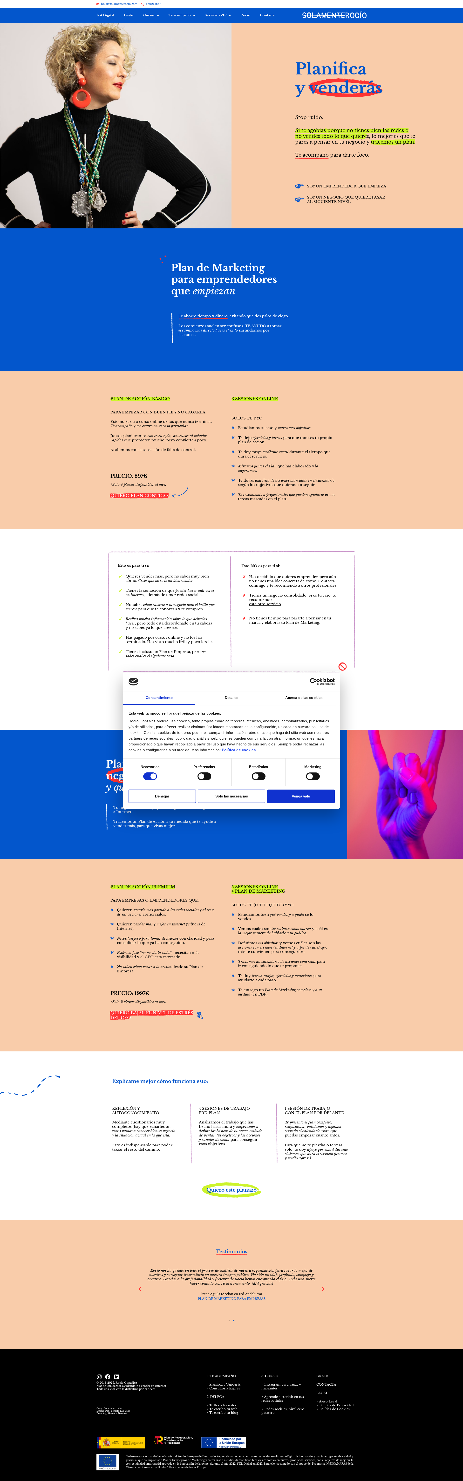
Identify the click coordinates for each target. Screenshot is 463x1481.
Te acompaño (180, 15)
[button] (139, 1289)
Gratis (129, 15)
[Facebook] (107, 1377)
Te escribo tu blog (223, 1413)
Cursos (149, 15)
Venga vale (301, 796)
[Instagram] (99, 1377)
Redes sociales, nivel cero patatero (282, 1411)
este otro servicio (265, 604)
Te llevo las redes (222, 1405)
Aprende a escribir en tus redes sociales (282, 1399)
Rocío (245, 15)
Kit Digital (105, 15)
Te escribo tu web (223, 1409)
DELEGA (217, 1397)
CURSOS (272, 1376)
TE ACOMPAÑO (223, 1376)
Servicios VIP (215, 15)
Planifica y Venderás (225, 1384)
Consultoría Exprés (224, 1388)
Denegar (162, 796)
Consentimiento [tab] (159, 698)
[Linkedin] (116, 1377)
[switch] (204, 776)
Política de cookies (239, 750)
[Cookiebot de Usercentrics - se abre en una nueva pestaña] (314, 681)
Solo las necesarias (231, 796)
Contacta (267, 15)
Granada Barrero (117, 1413)
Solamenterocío (113, 1408)
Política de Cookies (334, 1409)
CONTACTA (326, 1384)
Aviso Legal (328, 1401)
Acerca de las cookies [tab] (303, 698)
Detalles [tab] (231, 698)
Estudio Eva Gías (120, 1410)
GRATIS (322, 1376)
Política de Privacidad (336, 1405)
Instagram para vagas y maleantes (281, 1386)
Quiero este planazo (231, 1190)
